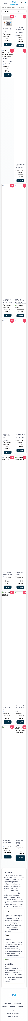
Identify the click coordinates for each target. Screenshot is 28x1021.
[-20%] (7, 459)
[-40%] (7, 596)
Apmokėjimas (13, 1010)
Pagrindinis (7, 1003)
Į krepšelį (7, 44)
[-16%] (7, 26)
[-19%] (7, 56)
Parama (4, 1006)
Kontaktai (20, 1006)
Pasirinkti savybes (20, 858)
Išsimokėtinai (17, 1003)
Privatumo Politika (12, 1016)
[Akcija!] (20, 732)
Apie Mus (12, 1006)
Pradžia (3, 7)
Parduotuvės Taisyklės (12, 1013)
